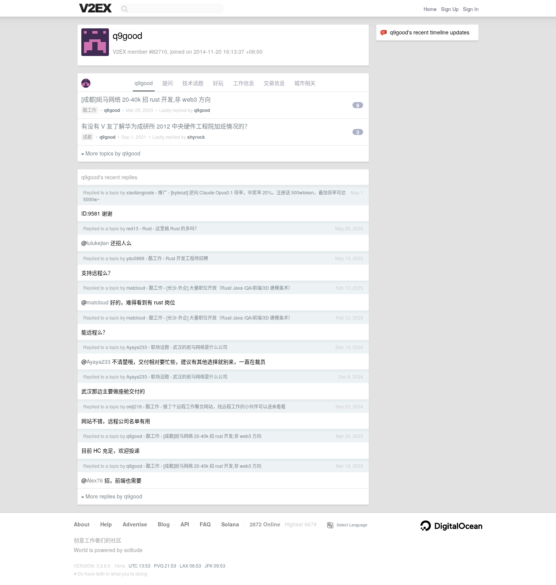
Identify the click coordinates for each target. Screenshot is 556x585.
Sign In (470, 8)
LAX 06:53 (190, 565)
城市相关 (304, 83)
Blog (164, 524)
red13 (132, 228)
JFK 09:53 (215, 565)
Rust (147, 228)
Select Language (350, 524)
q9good (144, 83)
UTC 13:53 (140, 565)
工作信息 (243, 83)
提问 (167, 83)
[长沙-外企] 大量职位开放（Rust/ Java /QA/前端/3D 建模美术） (229, 287)
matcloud (135, 287)
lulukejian (98, 243)
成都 (87, 136)
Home (430, 8)
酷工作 (89, 110)
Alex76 (95, 480)
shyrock (196, 136)
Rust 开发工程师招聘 (187, 258)
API (184, 524)
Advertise (135, 524)
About (82, 524)
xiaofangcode (140, 192)
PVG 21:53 (165, 565)
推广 (162, 192)
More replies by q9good (113, 496)
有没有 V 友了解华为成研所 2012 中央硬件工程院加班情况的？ (165, 126)
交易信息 (274, 83)
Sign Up (449, 8)
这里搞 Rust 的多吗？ (177, 228)
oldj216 (134, 406)
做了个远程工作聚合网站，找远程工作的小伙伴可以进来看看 (224, 406)
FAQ (205, 524)
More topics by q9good (112, 153)
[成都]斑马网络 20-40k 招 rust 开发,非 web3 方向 (146, 99)
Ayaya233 (136, 347)
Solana (230, 524)
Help (106, 524)
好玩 (218, 83)
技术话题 (192, 83)
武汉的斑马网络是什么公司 (200, 347)
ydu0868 (135, 258)
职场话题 (160, 347)
